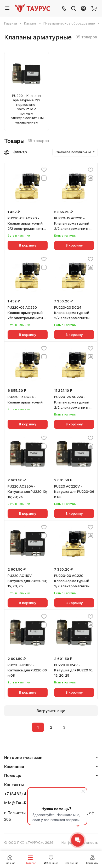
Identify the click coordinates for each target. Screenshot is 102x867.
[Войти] (83, 8)
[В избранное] (44, 169)
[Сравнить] (44, 178)
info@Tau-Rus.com (22, 803)
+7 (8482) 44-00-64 (23, 794)
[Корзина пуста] (94, 8)
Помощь (12, 775)
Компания (14, 766)
